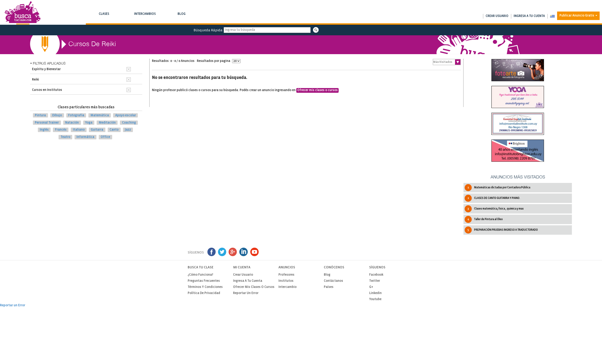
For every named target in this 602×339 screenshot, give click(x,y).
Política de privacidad (204, 293)
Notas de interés (181, 18)
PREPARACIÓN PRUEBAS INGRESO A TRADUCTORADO (502, 230)
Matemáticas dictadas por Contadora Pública (498, 187)
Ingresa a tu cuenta (529, 16)
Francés (61, 129)
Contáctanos (333, 280)
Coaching (129, 122)
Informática (85, 137)
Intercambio (287, 287)
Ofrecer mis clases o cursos (317, 90)
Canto (114, 129)
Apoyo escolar (125, 115)
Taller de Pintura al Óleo (485, 219)
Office (105, 137)
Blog (181, 16)
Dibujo (57, 115)
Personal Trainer (47, 122)
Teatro (65, 137)
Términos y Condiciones (205, 287)
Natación (72, 122)
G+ (371, 287)
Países (328, 287)
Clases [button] (103, 16)
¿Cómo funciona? (200, 274)
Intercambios (144, 16)
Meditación (107, 122)
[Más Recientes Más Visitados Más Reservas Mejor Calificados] (447, 62)
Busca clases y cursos (103, 18)
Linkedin (375, 293)
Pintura (40, 115)
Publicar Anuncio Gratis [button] (577, 15)
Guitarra (97, 129)
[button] (552, 16)
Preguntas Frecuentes (204, 280)
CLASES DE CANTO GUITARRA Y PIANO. (493, 198)
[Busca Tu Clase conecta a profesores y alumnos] (22, 12)
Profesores (286, 274)
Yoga (88, 122)
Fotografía (76, 115)
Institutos (285, 280)
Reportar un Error (245, 293)
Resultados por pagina (214, 61)
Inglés (44, 129)
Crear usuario (497, 16)
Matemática (100, 115)
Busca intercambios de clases (144, 18)
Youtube (375, 299)
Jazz (128, 129)
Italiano (79, 129)
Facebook (376, 274)
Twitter (374, 280)
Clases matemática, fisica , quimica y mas (495, 208)
